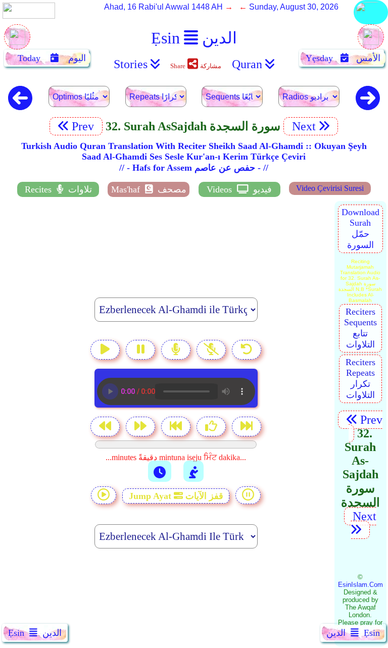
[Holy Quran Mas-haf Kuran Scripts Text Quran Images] (371, 23)
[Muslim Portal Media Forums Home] (17, 42)
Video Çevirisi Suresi (330, 188)
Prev (84, 126)
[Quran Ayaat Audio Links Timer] (159, 471)
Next (302, 126)
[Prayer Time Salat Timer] (193, 471)
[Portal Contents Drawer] (176, 427)
